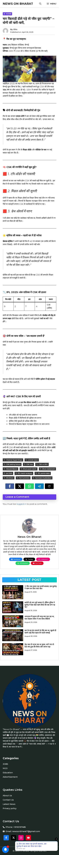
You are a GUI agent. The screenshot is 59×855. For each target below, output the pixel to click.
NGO (5, 768)
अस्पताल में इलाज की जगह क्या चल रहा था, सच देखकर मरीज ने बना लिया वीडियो (39, 617)
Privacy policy (9, 808)
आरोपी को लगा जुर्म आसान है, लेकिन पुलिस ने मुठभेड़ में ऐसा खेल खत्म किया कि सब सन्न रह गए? (40, 604)
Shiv (15, 29)
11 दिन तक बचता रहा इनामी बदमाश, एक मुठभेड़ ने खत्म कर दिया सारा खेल (41, 587)
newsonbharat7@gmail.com (26, 831)
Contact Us (8, 800)
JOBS (5, 764)
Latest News (9, 804)
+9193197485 (19, 827)
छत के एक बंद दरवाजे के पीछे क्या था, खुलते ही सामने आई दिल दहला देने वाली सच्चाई (40, 631)
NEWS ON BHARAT (18, 4)
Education (8, 772)
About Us (7, 795)
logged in (21, 504)
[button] (40, 3)
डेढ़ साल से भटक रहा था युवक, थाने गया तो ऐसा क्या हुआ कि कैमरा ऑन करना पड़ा (39, 645)
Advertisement (10, 777)
